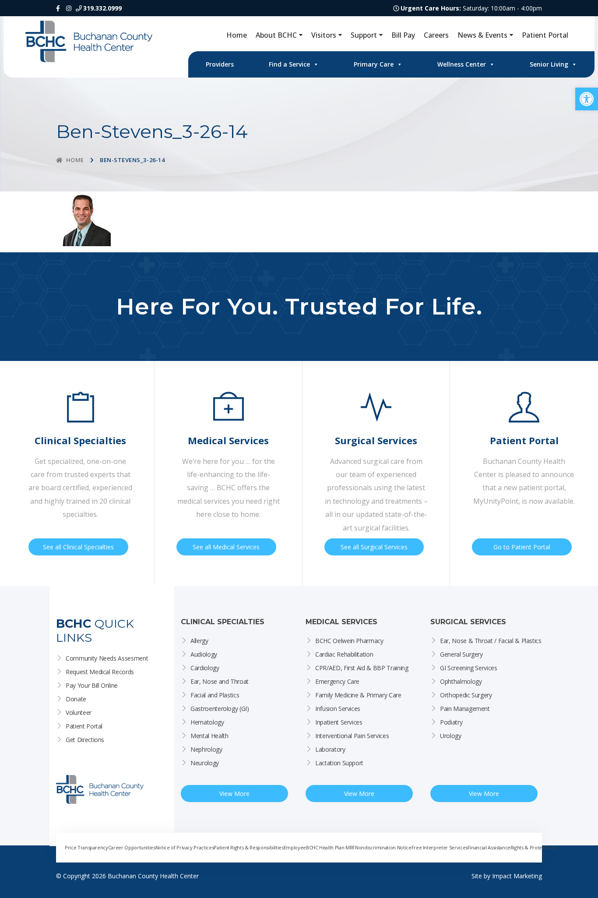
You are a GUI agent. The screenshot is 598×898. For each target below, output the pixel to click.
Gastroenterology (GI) (219, 708)
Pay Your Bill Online (92, 685)
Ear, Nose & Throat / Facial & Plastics (491, 640)
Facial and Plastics (214, 695)
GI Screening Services (468, 668)
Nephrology (206, 749)
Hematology (207, 722)
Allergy (199, 640)
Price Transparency (86, 847)
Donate (76, 699)
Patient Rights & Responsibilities (248, 847)
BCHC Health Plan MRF (330, 847)
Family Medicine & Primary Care (358, 695)
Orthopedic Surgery (466, 695)
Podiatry (451, 722)
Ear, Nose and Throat (219, 681)
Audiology (203, 654)
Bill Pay (403, 35)
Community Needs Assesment (107, 658)
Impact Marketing (517, 876)
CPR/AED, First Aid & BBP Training (361, 668)
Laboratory (330, 749)
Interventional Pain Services (352, 736)
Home (236, 35)
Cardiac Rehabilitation (344, 654)
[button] (586, 99)
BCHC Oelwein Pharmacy (349, 640)
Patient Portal (545, 35)
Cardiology (204, 668)
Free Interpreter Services (440, 847)
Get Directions (85, 739)
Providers (220, 64)
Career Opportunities (131, 847)
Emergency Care (337, 681)
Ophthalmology (461, 681)
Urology (450, 736)
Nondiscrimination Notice (383, 847)
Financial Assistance (489, 847)
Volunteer (78, 712)
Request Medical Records (100, 672)
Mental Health (209, 736)
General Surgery (461, 654)
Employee (295, 847)
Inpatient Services (338, 722)
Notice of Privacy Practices (184, 847)
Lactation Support (339, 763)
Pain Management (465, 708)
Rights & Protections (532, 847)
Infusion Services (337, 708)
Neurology (204, 763)
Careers (436, 35)
